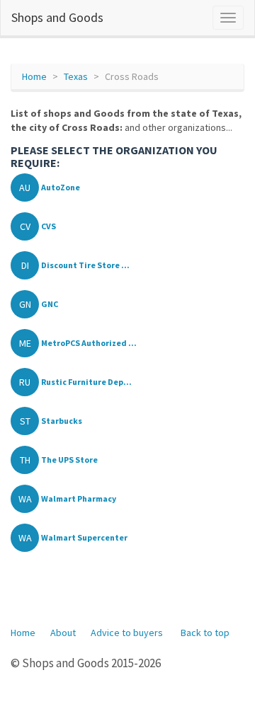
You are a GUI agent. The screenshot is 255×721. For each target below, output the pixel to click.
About (63, 632)
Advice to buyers (127, 632)
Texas (76, 76)
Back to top (205, 632)
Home (34, 76)
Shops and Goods (57, 17)
